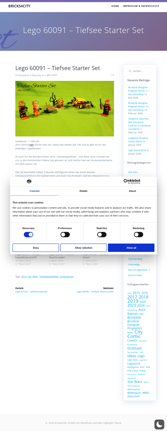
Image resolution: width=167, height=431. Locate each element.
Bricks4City (19, 6)
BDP (142, 313)
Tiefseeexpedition (49, 276)
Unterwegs (134, 264)
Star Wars (134, 381)
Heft (141, 352)
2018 (143, 297)
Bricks (130, 332)
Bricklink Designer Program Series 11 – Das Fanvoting (139, 91)
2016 (144, 293)
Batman (132, 313)
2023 (131, 305)
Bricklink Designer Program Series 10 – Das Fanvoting (139, 106)
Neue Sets (36, 75)
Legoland (143, 360)
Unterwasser (67, 276)
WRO (145, 393)
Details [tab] (84, 191)
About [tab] (132, 191)
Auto (142, 309)
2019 (132, 301)
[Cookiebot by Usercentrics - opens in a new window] (126, 181)
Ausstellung (132, 310)
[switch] (65, 234)
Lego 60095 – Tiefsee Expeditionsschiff (28, 256)
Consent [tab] (34, 191)
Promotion (132, 374)
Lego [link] (31, 144)
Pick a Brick (132, 370)
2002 (129, 293)
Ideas (131, 355)
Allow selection (83, 247)
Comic (134, 336)
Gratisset (134, 348)
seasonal (131, 378)
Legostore (133, 363)
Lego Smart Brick (137, 150)
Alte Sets (133, 172)
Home (115, 6)
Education (143, 341)
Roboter (141, 374)
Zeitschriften (135, 275)
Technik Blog (135, 258)
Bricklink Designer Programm (134, 325)
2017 (132, 296)
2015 (24, 276)
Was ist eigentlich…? (139, 269)
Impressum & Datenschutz (141, 6)
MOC (142, 367)
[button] (159, 424)
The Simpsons (133, 385)
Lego (141, 356)
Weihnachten (133, 389)
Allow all (131, 247)
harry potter (132, 352)
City (139, 331)
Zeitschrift (133, 396)
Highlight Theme (112, 422)
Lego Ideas (132, 359)
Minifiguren (133, 367)
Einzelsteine (132, 344)
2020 (143, 302)
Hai (29, 276)
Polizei (143, 370)
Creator (132, 340)
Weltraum (134, 393)
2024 (140, 305)
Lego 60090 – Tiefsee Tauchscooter (62, 256)
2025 (148, 306)
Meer (35, 276)
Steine (146, 382)
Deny (36, 247)
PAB (148, 367)
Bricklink (134, 317)
